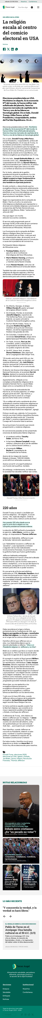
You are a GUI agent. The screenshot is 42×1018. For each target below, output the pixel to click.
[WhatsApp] (16, 49)
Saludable (6, 992)
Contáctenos (33, 1)
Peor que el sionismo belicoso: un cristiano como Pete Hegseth (30, 879)
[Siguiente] (10, 916)
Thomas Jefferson (18, 760)
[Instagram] (25, 1014)
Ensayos (6, 989)
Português (8, 1014)
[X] (8, 49)
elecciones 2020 (20, 754)
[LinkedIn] (12, 49)
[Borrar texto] (32, 7)
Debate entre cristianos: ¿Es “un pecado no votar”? (20, 830)
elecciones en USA (10, 756)
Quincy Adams (16, 758)
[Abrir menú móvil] (38, 7)
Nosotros (24, 1)
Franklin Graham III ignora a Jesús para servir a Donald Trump (11, 879)
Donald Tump (8, 754)
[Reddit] (29, 1014)
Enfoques (6, 996)
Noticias (5, 44)
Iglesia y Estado (24, 756)
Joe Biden (6, 758)
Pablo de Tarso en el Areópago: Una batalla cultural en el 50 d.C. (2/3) (20, 930)
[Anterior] (4, 916)
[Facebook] (4, 49)
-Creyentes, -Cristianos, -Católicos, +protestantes (20, 857)
